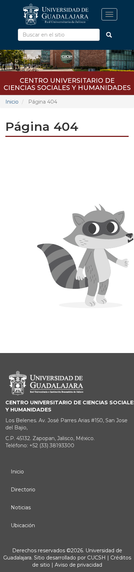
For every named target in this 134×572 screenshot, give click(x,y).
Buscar (108, 34)
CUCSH (96, 557)
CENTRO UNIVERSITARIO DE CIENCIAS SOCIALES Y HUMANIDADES (67, 83)
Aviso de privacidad (77, 565)
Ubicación (23, 525)
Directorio (23, 489)
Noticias (21, 507)
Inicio (12, 102)
